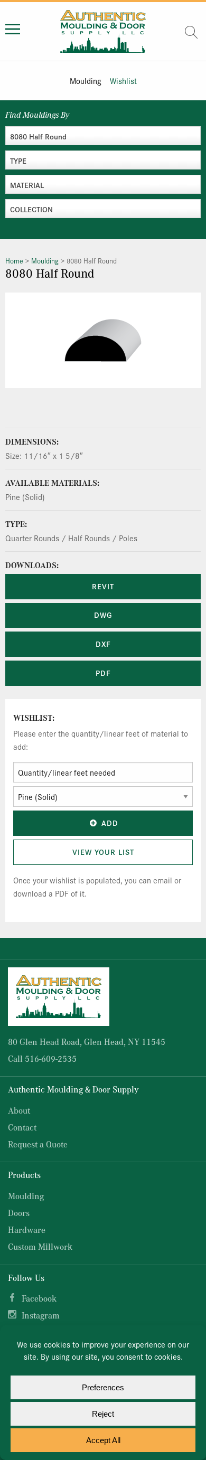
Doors (19, 1213)
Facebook (39, 1298)
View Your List (103, 852)
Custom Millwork (40, 1246)
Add (109, 822)
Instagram (41, 1315)
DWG (103, 614)
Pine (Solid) (25, 497)
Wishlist (123, 80)
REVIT (103, 586)
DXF (103, 643)
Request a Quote (38, 1144)
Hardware (26, 1229)
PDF (103, 673)
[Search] (191, 32)
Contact (22, 1127)
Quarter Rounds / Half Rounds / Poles (71, 538)
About (19, 1110)
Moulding (85, 80)
